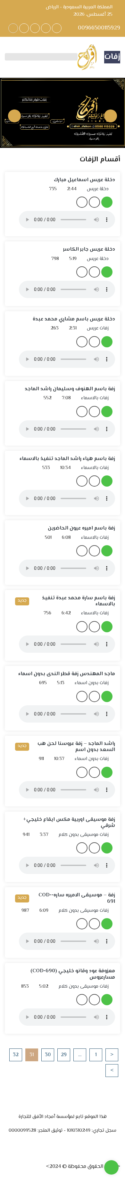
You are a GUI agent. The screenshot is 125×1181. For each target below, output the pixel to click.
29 (64, 1055)
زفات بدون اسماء (92, 683)
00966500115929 (98, 28)
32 (16, 1055)
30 (48, 1055)
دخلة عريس (98, 189)
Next (14, 115)
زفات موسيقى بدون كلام (84, 834)
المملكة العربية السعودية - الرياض (79, 7)
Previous (110, 115)
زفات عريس (98, 328)
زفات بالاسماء (95, 398)
